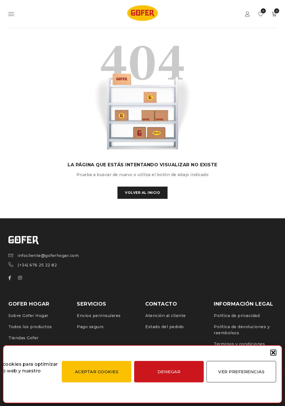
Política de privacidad (237, 315)
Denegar (169, 371)
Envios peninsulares (99, 315)
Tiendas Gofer (23, 337)
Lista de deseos (262, 11)
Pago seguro (90, 326)
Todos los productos (30, 326)
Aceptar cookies (97, 371)
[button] (273, 352)
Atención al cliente (165, 315)
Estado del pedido (164, 326)
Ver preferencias (241, 371)
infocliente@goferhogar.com (48, 255)
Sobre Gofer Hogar (28, 315)
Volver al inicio (142, 192)
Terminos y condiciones (239, 343)
